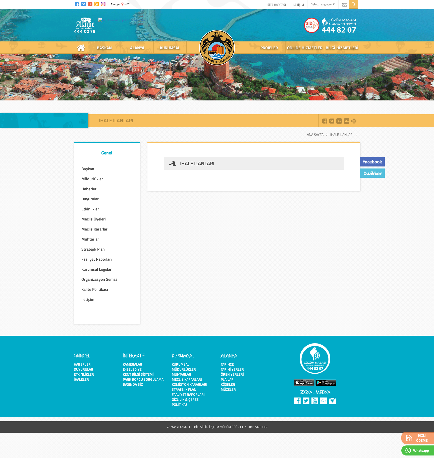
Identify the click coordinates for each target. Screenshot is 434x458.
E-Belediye (132, 369)
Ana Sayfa (315, 134)
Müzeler (228, 389)
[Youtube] (90, 3)
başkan (104, 48)
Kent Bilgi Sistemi (138, 374)
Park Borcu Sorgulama (143, 379)
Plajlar (227, 379)
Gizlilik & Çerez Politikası (185, 402)
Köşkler (228, 384)
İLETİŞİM (298, 4)
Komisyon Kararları (189, 384)
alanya (137, 48)
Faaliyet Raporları (188, 394)
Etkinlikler (84, 374)
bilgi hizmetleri (342, 48)
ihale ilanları (341, 134)
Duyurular (83, 369)
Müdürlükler (184, 369)
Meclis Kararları (187, 379)
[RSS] (96, 3)
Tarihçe (227, 364)
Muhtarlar (181, 374)
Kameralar (132, 364)
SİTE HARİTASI (276, 4)
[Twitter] (83, 3)
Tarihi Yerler (232, 369)
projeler (269, 48)
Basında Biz (133, 384)
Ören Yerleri (232, 374)
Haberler (82, 364)
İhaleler (81, 379)
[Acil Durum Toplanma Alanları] (122, 20)
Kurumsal (180, 364)
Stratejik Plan (184, 389)
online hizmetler (304, 48)
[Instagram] (103, 3)
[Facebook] (77, 3)
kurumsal (170, 48)
